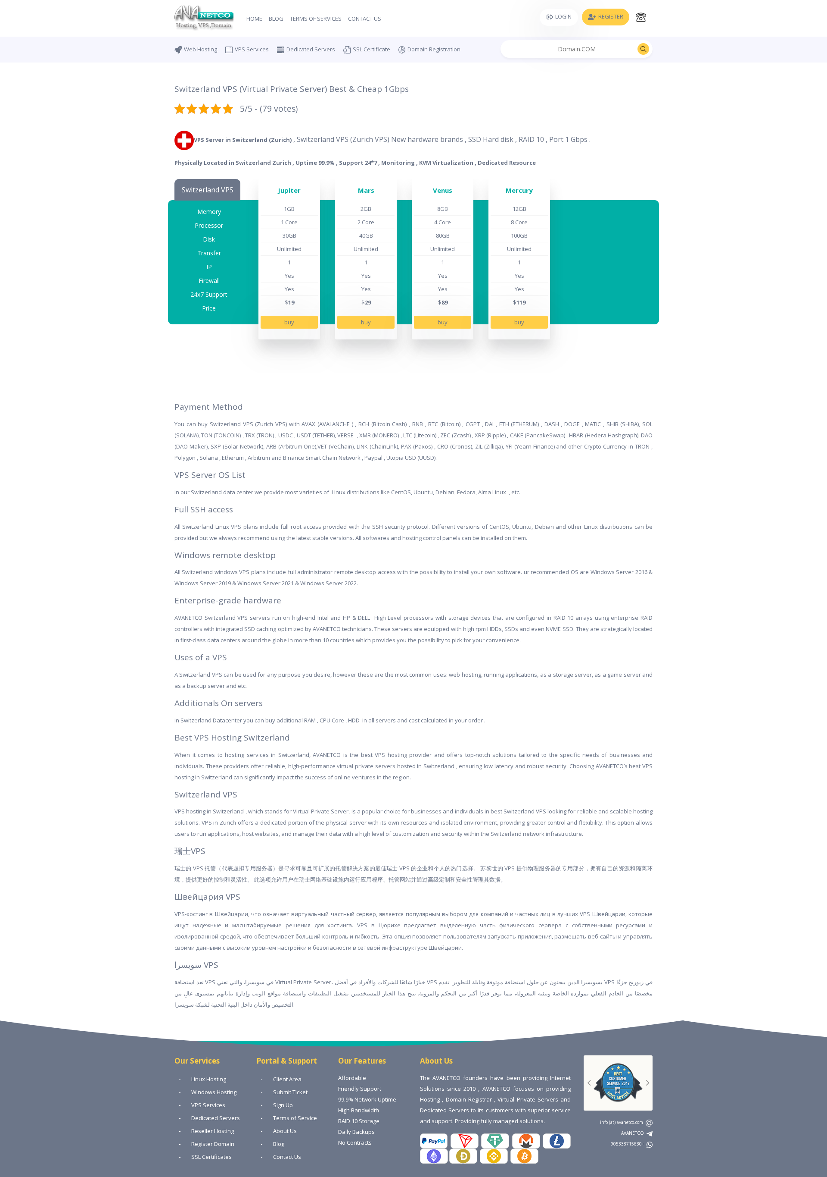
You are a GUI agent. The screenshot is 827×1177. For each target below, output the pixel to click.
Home (254, 18)
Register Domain (212, 1144)
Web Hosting (200, 49)
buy (289, 322)
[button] (589, 1083)
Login (563, 16)
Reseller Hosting (212, 1131)
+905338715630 (628, 1144)
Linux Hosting (208, 1079)
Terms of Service (295, 1118)
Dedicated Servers (310, 49)
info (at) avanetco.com (622, 1122)
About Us (285, 1131)
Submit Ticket (290, 1092)
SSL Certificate (371, 49)
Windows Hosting (213, 1092)
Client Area (287, 1079)
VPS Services (252, 49)
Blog (276, 18)
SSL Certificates (211, 1157)
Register (610, 16)
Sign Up (283, 1105)
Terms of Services (316, 18)
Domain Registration (433, 49)
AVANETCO (633, 1133)
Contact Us (364, 18)
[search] (643, 49)
